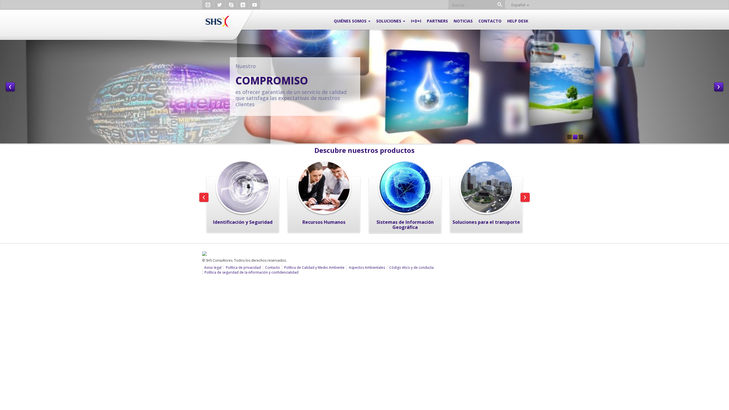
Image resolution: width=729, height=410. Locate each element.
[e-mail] (208, 5)
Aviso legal (213, 267)
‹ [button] (10, 86)
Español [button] (518, 4)
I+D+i (416, 21)
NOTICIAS (463, 21)
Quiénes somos (351, 21)
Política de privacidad (243, 267)
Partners (437, 21)
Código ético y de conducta (411, 267)
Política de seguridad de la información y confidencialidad (251, 272)
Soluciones (389, 21)
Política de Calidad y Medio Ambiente (314, 267)
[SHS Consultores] (217, 20)
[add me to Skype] (231, 5)
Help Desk (517, 21)
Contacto (489, 21)
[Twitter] (219, 5)
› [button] (718, 86)
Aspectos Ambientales (367, 267)
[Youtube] (254, 5)
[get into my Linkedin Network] (243, 5)
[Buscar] (500, 5)
